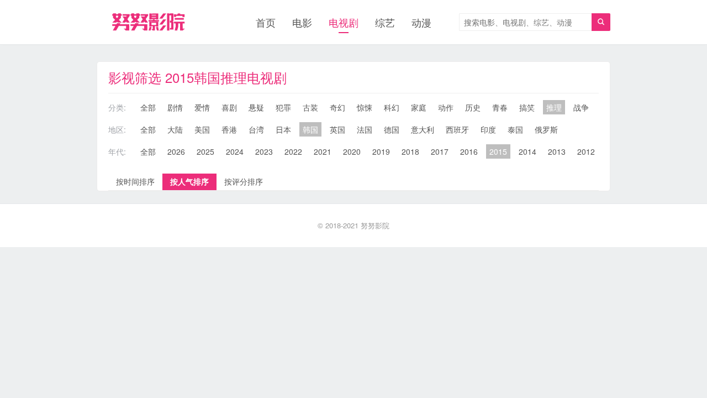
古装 (310, 107)
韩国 (310, 129)
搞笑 (527, 107)
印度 (488, 129)
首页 (266, 22)
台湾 (256, 129)
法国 (364, 129)
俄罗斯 (546, 129)
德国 (391, 129)
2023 (264, 151)
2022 (293, 151)
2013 (557, 151)
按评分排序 (243, 181)
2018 (410, 151)
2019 (381, 151)
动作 (445, 107)
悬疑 (256, 107)
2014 (527, 151)
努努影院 (375, 225)
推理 (554, 107)
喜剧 (229, 107)
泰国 (515, 129)
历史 (473, 107)
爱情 (202, 107)
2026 (176, 151)
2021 (322, 151)
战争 (581, 107)
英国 (337, 129)
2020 (352, 151)
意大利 (422, 129)
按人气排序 (189, 181)
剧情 (175, 107)
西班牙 (457, 129)
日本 (283, 129)
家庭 (418, 107)
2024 (235, 151)
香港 (229, 129)
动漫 (421, 22)
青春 (500, 107)
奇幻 (337, 107)
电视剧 (343, 22)
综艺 (385, 22)
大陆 (175, 129)
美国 (202, 129)
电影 (302, 22)
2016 (469, 151)
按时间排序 (135, 181)
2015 (498, 151)
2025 (205, 151)
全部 (148, 107)
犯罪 (283, 107)
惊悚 (364, 107)
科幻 (391, 107)
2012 (586, 151)
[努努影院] (148, 22)
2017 (440, 151)
